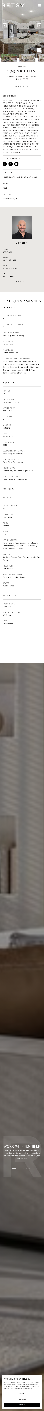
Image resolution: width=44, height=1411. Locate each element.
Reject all (22, 1393)
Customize (22, 1399)
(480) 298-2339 (9, 260)
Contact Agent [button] (22, 86)
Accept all (22, 1405)
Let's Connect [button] (23, 1168)
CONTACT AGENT (22, 282)
